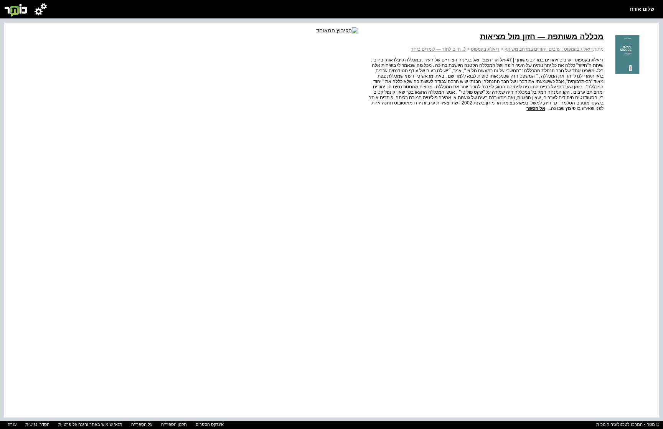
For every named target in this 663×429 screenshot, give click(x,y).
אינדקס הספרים (210, 424)
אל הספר (535, 108)
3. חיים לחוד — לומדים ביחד (438, 49)
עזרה (12, 424)
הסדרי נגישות (37, 424)
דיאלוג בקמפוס (485, 49)
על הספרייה (141, 424)
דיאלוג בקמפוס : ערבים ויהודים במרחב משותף (549, 49)
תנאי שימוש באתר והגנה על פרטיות (90, 424)
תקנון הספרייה (174, 424)
